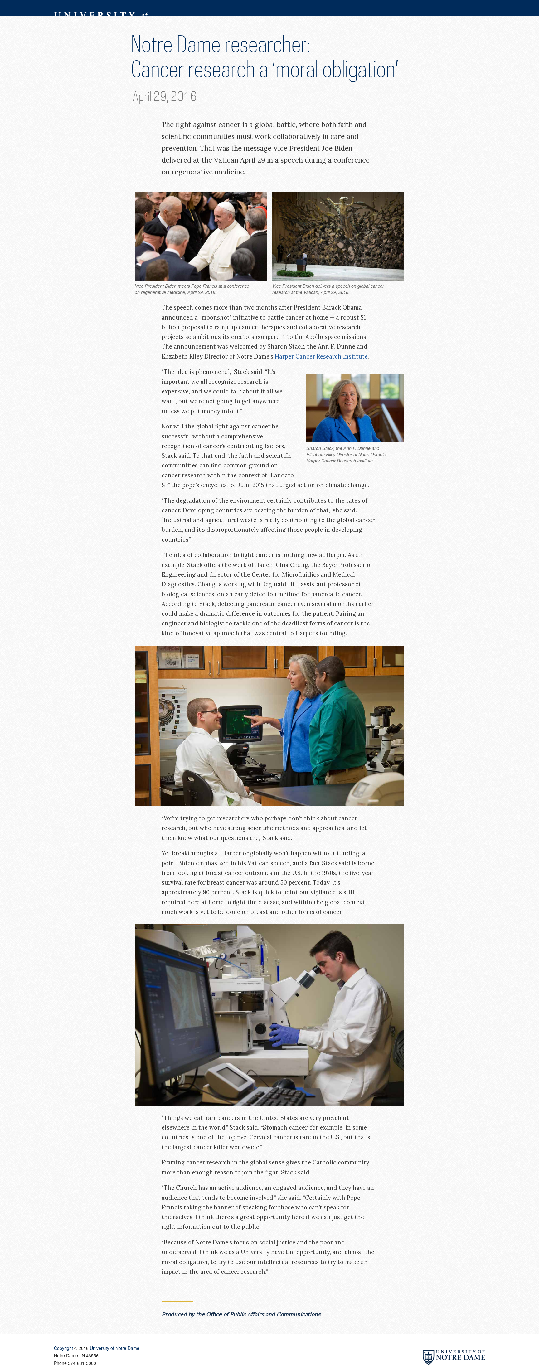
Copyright (63, 1348)
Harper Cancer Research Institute (321, 356)
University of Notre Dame (101, 8)
